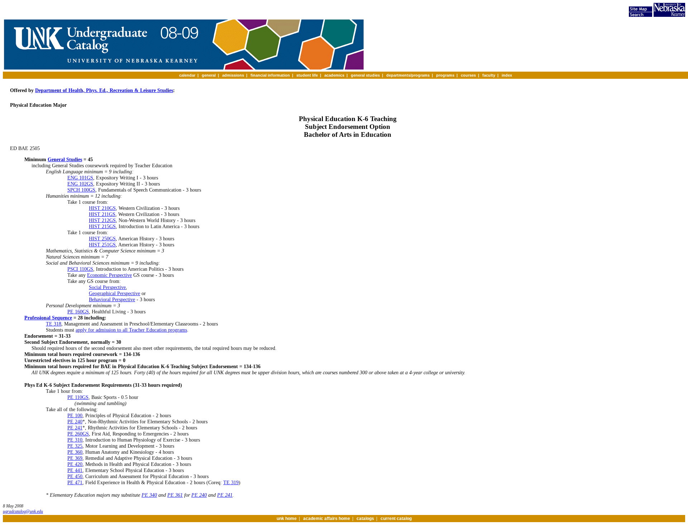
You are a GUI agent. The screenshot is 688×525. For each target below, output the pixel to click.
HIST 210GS (102, 208)
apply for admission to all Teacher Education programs (131, 330)
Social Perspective (107, 287)
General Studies (65, 159)
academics (334, 75)
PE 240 (74, 421)
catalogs (365, 518)
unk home (287, 518)
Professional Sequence (48, 318)
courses (468, 75)
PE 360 (74, 452)
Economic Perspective (109, 275)
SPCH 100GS (81, 190)
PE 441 (74, 470)
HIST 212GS (102, 220)
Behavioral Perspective (112, 299)
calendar (187, 75)
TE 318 (53, 324)
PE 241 (74, 427)
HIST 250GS (102, 238)
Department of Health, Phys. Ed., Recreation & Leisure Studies (104, 90)
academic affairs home (326, 518)
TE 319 (231, 482)
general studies (365, 75)
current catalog (396, 518)
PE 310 (74, 440)
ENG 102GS (80, 184)
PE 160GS (78, 311)
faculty (488, 75)
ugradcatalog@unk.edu (23, 511)
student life (307, 75)
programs (445, 75)
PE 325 (74, 446)
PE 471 (74, 482)
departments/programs (408, 75)
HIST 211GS (102, 214)
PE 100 (74, 415)
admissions (233, 75)
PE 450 (74, 476)
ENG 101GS (80, 177)
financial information (270, 75)
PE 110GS (78, 397)
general (209, 75)
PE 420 (74, 464)
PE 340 (149, 495)
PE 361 (175, 495)
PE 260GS (78, 434)
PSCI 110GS (80, 269)
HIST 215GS (102, 226)
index (507, 75)
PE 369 (74, 458)
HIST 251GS (102, 244)
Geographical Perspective (114, 293)
